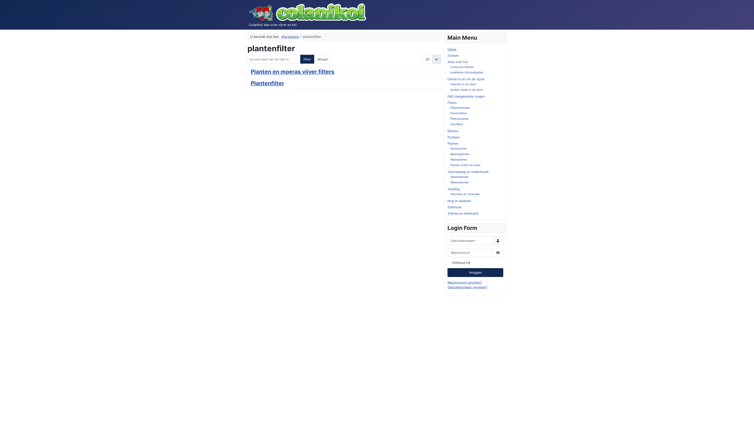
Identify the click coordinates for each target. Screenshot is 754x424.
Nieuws (452, 131)
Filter (307, 59)
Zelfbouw (454, 207)
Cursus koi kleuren (462, 67)
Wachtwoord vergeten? (464, 282)
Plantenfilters (458, 113)
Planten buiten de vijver (465, 165)
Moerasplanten (459, 154)
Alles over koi (457, 62)
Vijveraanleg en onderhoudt (468, 172)
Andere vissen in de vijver (466, 89)
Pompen (453, 137)
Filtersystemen (459, 118)
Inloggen (475, 272)
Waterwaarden (459, 182)
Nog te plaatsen (459, 201)
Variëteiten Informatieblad (466, 72)
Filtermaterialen (460, 107)
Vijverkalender (459, 176)
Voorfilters (456, 124)
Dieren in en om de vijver (466, 79)
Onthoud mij (461, 263)
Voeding (453, 189)
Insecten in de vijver (463, 84)
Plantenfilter (267, 83)
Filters (452, 103)
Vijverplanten (458, 148)
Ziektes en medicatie (462, 213)
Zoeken (452, 56)
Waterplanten (458, 159)
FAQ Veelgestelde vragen (466, 96)
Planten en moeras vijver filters (292, 71)
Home (451, 49)
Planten (452, 143)
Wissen (323, 59)
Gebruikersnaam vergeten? (467, 287)
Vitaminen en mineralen (465, 194)
